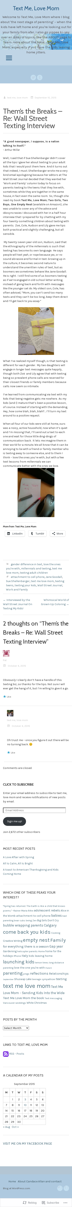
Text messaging (53, 998)
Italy (25, 956)
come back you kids (27, 932)
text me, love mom (17, 97)
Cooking (55, 933)
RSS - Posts (16, 1053)
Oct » (15, 1127)
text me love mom (42, 581)
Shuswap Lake (22, 979)
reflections (39, 973)
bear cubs (19, 920)
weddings (20, 1002)
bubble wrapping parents (23, 925)
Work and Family (17, 589)
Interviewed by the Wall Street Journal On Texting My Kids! (17, 604)
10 (25, 1105)
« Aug (6, 1127)
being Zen (31, 920)
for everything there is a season (26, 946)
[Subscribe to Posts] (6, 1053)
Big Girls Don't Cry (48, 920)
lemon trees (41, 962)
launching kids (18, 962)
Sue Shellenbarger (18, 581)
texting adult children (34, 572)
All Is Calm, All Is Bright (18, 863)
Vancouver (9, 1002)
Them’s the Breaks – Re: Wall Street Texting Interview (32, 118)
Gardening (10, 951)
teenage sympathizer (43, 979)
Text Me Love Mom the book (23, 998)
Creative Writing (12, 940)
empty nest (36, 940)
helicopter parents (27, 951)
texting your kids (25, 585)
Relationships (59, 973)
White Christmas (37, 1002)
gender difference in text (26, 564)
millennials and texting (36, 568)
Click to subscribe (18, 784)
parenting (13, 973)
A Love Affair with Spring (18, 857)
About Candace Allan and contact (40, 1181)
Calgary (50, 925)
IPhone (17, 956)
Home (41, 951)
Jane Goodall (54, 577)
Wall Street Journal (49, 585)
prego (26, 973)
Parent (48, 968)
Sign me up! (14, 821)
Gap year (56, 946)
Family (58, 940)
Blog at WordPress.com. (16, 1188)
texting (61, 979)
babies (56, 915)
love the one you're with (29, 967)
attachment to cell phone (27, 577)
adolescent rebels (47, 910)
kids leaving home (41, 956)
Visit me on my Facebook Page (27, 1143)
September (8, 979)
